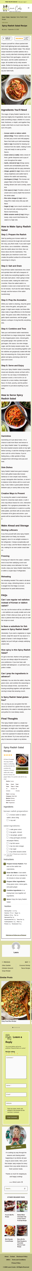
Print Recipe (22, 768)
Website (9, 1103)
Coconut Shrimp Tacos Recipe (24, 965)
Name (8, 1085)
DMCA (8, 1259)
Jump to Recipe (7, 38)
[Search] (24, 1189)
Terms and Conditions (19, 1259)
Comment (10, 1058)
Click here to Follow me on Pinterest (16, 935)
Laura (5, 29)
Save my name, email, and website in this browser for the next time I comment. (16, 1110)
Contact (12, 1256)
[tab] (12, 1027)
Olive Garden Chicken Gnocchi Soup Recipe (7, 966)
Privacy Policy (16, 1263)
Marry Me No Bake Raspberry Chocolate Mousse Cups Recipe (22, 1242)
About (6, 1256)
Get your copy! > (16, 2)
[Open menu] (28, 8)
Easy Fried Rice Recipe (9, 1021)
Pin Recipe (22, 772)
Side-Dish (5, 22)
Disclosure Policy (21, 1256)
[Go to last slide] (2, 1003)
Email (8, 1094)
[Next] (30, 1003)
